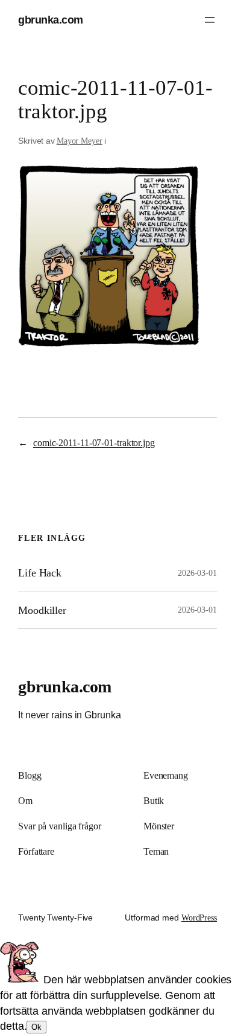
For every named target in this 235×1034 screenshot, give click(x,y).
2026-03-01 (197, 573)
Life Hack (39, 573)
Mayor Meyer (79, 140)
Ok (36, 1027)
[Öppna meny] (209, 20)
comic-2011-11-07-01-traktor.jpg (94, 443)
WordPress (199, 917)
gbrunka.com (50, 19)
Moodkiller (42, 610)
